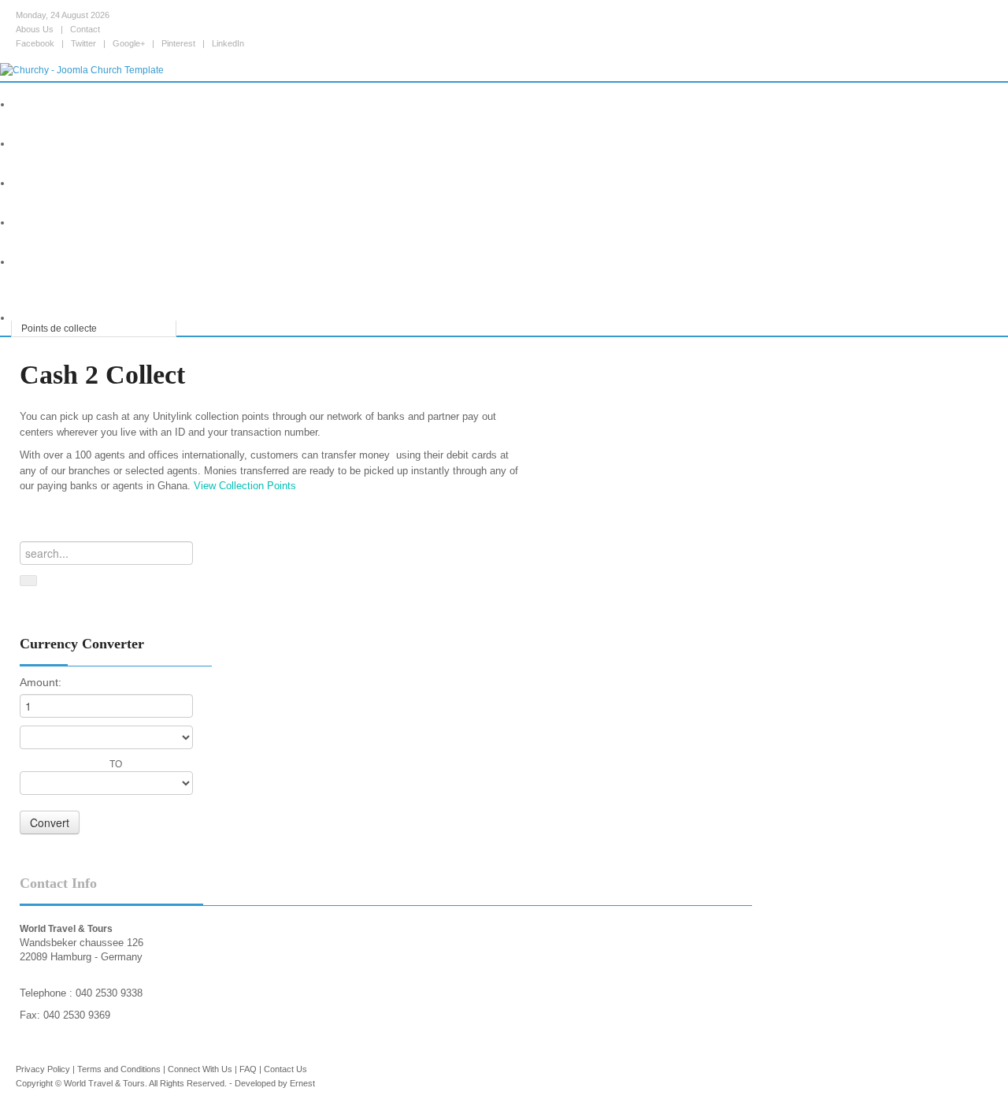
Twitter (83, 43)
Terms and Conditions (119, 1069)
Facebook (35, 43)
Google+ (129, 43)
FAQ (248, 1069)
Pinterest (178, 43)
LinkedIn (228, 43)
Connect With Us (200, 1069)
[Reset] (28, 580)
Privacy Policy (43, 1069)
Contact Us (285, 1069)
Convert (49, 822)
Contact (85, 29)
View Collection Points (245, 486)
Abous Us (35, 29)
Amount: (40, 682)
